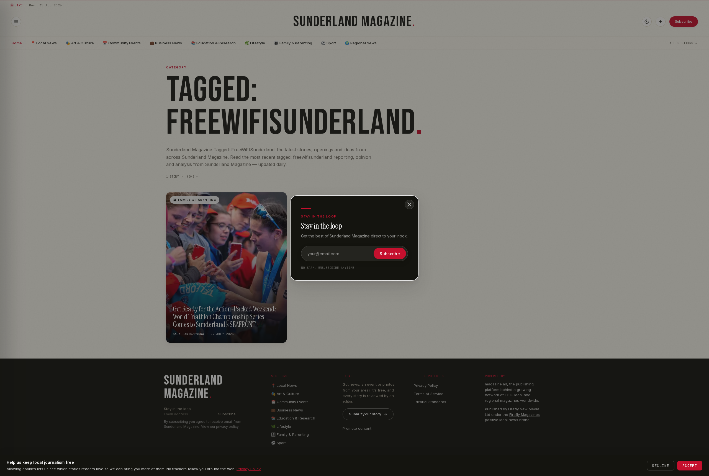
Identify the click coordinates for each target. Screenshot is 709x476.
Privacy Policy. (249, 469)
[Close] (409, 204)
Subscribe (390, 253)
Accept (689, 465)
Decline (660, 465)
